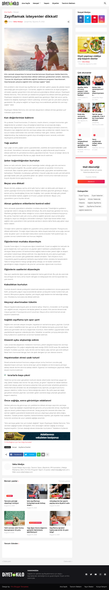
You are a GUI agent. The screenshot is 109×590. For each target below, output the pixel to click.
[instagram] (100, 574)
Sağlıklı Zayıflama (94, 203)
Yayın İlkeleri (89, 587)
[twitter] (91, 574)
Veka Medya (18, 464)
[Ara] (105, 3)
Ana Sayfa (26, 3)
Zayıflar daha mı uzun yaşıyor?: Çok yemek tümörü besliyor (83, 91)
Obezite (82, 203)
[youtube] (96, 574)
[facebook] (86, 574)
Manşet (36, 3)
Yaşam (46, 3)
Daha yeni (7, 561)
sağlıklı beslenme (85, 210)
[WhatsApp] (39, 454)
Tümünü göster (64, 481)
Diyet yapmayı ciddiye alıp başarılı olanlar (89, 57)
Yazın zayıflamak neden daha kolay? (97, 142)
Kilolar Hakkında (94, 199)
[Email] (43, 454)
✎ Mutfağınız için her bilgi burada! (18, 442)
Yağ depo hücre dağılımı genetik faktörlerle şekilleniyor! (37, 530)
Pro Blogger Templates (19, 587)
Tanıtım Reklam (68, 3)
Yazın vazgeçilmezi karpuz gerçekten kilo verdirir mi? (83, 143)
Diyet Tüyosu (84, 196)
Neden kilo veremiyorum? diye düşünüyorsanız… (98, 91)
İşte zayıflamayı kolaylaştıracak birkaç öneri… (36, 503)
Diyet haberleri (97, 196)
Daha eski (67, 561)
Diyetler (55, 3)
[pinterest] (105, 574)
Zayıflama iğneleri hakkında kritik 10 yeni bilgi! (59, 530)
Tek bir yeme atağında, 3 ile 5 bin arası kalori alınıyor (98, 117)
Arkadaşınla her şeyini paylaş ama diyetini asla (60, 502)
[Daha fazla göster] (47, 454)
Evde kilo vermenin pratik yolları (82, 116)
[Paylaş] (68, 21)
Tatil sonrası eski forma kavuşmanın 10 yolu (14, 529)
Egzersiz (82, 199)
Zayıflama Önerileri (25, 447)
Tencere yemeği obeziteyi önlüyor (11, 502)
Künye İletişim (101, 587)
